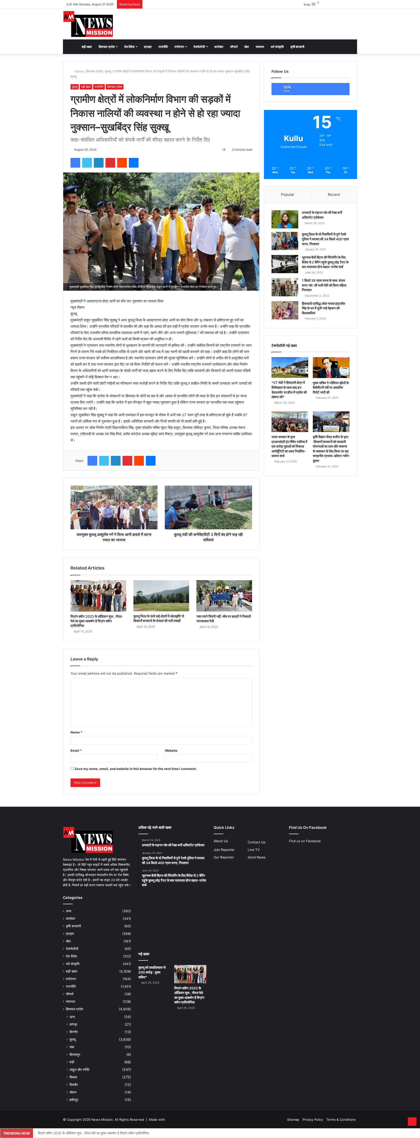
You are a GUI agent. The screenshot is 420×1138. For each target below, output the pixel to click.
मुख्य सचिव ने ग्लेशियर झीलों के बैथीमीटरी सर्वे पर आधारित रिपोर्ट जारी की (331, 387)
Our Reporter (224, 857)
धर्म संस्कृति (277, 47)
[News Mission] (88, 24)
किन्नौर (74, 1032)
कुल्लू (108, 71)
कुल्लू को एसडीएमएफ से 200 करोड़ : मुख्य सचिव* (152, 972)
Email (76, 750)
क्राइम (148, 47)
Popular (287, 194)
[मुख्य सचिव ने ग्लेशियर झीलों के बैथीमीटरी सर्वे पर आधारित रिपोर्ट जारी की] (331, 367)
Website (171, 750)
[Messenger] (134, 163)
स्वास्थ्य (260, 47)
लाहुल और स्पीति (79, 1069)
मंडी (72, 1062)
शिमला (73, 1077)
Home (79, 71)
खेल (246, 47)
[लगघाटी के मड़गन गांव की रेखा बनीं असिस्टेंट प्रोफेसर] (284, 219)
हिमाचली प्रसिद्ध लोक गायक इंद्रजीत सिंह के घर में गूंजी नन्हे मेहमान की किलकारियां (323, 308)
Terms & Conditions (341, 1119)
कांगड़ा (73, 1024)
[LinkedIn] (99, 163)
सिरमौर (74, 1085)
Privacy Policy (313, 1119)
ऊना (72, 1017)
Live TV (254, 850)
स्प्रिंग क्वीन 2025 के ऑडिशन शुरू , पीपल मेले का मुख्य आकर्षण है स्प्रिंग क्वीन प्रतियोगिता (96, 621)
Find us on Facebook (305, 841)
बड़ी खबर (87, 47)
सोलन (73, 1092)
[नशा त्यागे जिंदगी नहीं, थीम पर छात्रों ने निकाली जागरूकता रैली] (224, 596)
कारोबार (218, 47)
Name (76, 732)
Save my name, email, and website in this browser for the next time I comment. (136, 769)
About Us (221, 841)
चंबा (72, 1047)
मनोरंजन (179, 47)
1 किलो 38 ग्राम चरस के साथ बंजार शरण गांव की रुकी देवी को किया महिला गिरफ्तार (324, 285)
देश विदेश (129, 47)
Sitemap (293, 1119)
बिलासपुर (75, 1054)
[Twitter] (87, 163)
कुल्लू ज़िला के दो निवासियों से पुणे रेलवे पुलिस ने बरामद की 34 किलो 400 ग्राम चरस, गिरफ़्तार (325, 239)
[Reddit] (122, 163)
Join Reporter (224, 850)
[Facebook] (75, 163)
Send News (256, 857)
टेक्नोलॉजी (199, 47)
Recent (334, 194)
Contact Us (256, 842)
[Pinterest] (110, 163)
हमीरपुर (74, 1100)
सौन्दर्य (233, 47)
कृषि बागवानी (297, 47)
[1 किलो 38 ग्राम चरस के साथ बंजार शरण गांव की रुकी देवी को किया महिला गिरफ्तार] (284, 287)
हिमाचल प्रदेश (107, 47)
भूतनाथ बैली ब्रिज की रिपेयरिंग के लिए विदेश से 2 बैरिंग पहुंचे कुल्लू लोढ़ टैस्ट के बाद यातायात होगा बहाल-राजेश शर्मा (325, 262)
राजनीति (163, 47)
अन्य (68, 911)
